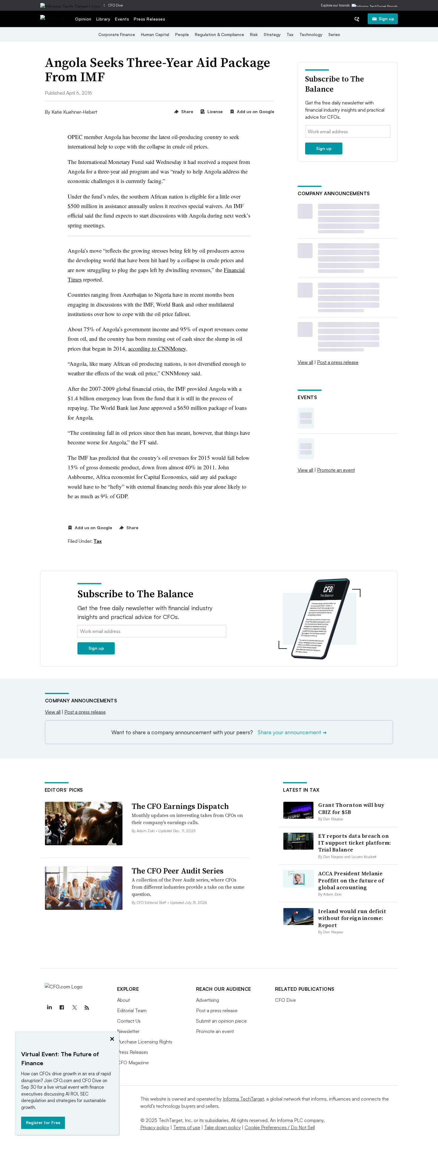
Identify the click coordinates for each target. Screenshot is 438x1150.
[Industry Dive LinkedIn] (49, 1007)
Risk (254, 34)
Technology (310, 34)
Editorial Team (132, 1010)
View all (305, 362)
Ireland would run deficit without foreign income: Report (352, 918)
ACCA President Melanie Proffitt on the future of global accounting (351, 880)
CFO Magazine (133, 1062)
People (182, 34)
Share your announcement (292, 732)
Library (103, 18)
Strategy (272, 34)
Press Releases (149, 18)
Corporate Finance (116, 34)
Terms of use (186, 1127)
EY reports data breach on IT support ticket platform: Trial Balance (354, 843)
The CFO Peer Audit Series (177, 870)
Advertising (207, 1000)
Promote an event (336, 470)
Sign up (386, 18)
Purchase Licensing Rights (144, 1042)
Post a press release (337, 362)
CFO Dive (115, 5)
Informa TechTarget (243, 1099)
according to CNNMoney (157, 348)
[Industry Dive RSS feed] (87, 1007)
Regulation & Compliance (219, 34)
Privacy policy (154, 1127)
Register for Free (43, 1122)
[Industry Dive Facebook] (62, 1007)
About (123, 1000)
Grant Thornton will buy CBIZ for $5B (351, 808)
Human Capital (155, 34)
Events (122, 18)
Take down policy (222, 1127)
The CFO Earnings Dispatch (180, 806)
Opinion (83, 18)
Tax (290, 34)
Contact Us (129, 1021)
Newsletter (128, 1031)
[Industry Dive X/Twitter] (74, 1007)
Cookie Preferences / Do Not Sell (280, 1127)
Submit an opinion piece (221, 1021)
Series (334, 34)
